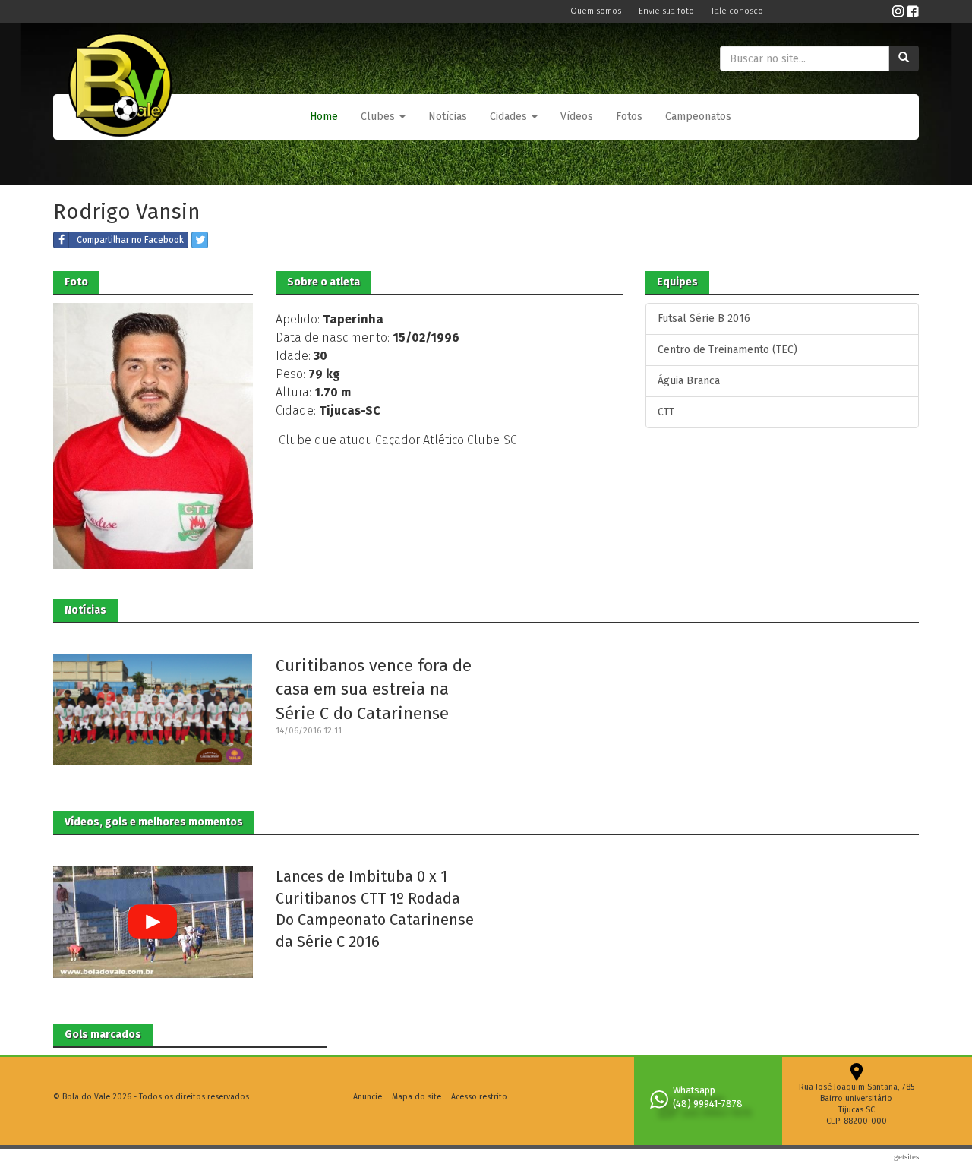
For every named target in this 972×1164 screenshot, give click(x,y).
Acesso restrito (479, 1097)
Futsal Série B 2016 (704, 318)
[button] (383, 117)
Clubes (379, 116)
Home (324, 116)
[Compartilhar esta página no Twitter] (199, 240)
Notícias (447, 116)
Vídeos (576, 116)
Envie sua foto (667, 11)
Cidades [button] (510, 116)
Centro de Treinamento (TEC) (727, 349)
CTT (666, 411)
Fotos (629, 116)
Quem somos (596, 11)
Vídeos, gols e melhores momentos (154, 821)
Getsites (906, 1156)
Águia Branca (689, 380)
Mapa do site (416, 1097)
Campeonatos (698, 116)
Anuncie (367, 1097)
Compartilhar (130, 240)
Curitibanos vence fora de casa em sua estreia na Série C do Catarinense (374, 689)
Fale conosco (737, 11)
